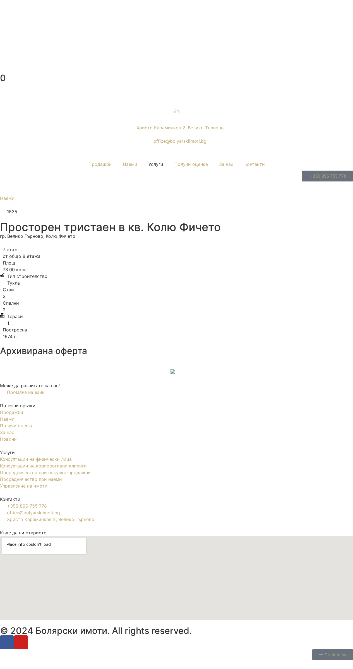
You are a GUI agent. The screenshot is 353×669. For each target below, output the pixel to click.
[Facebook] (7, 642)
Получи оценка (191, 164)
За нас (226, 164)
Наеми (130, 164)
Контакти (254, 164)
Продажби (100, 164)
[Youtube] (21, 642)
